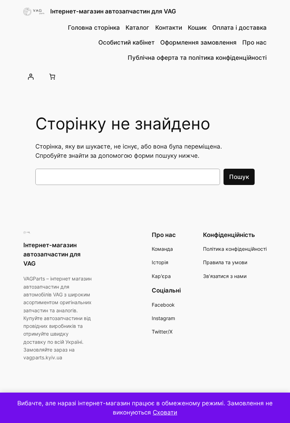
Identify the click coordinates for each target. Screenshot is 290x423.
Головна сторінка (94, 27)
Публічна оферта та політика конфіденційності (197, 57)
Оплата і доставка (239, 27)
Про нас (254, 42)
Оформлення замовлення (198, 42)
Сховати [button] (165, 412)
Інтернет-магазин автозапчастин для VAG (113, 11)
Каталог (137, 27)
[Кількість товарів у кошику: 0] (52, 76)
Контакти (168, 27)
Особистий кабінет (126, 42)
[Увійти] (30, 76)
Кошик (197, 27)
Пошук (239, 176)
